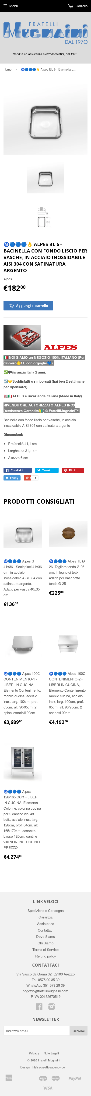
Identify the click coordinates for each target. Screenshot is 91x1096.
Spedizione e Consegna (46, 910)
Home (7, 69)
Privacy (34, 1053)
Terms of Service (45, 949)
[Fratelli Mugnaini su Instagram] (51, 1007)
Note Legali (51, 1053)
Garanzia (45, 917)
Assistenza (45, 923)
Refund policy (45, 956)
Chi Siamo (45, 942)
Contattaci (45, 930)
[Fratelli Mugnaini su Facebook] (39, 1007)
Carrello (81, 5)
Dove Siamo (45, 936)
